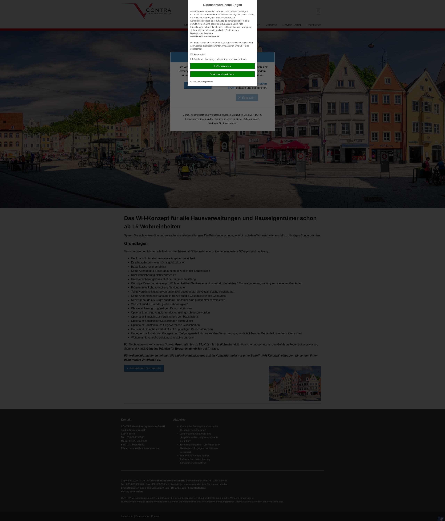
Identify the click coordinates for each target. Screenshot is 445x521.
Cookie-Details (196, 82)
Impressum (208, 82)
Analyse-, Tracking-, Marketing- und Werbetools (219, 59)
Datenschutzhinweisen (201, 33)
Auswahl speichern (223, 74)
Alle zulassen (223, 66)
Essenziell (199, 54)
